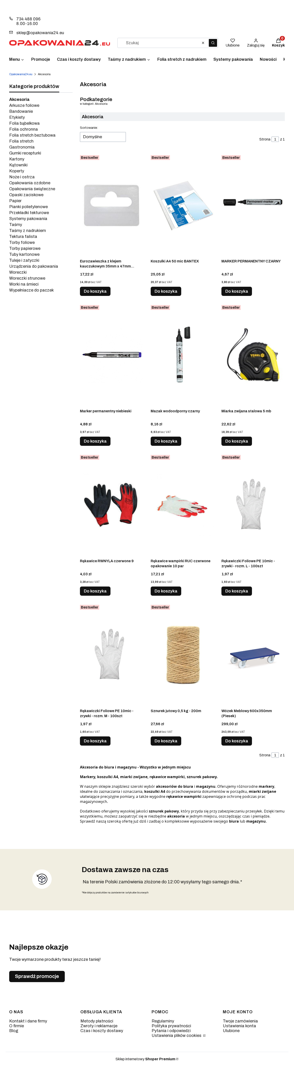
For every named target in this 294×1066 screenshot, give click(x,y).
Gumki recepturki (25, 153)
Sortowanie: (89, 127)
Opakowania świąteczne (32, 189)
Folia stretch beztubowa (32, 135)
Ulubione (231, 1030)
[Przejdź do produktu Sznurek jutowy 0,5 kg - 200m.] (182, 654)
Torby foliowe (22, 242)
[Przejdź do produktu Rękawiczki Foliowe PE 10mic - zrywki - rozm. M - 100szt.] (111, 654)
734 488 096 (28, 19)
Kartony (16, 159)
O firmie (16, 1026)
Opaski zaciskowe (26, 195)
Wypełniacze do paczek (31, 290)
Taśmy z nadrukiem (27, 230)
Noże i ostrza (22, 177)
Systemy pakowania (28, 218)
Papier (15, 200)
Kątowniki (18, 165)
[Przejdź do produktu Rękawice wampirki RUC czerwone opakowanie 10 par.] (182, 504)
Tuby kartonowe (24, 254)
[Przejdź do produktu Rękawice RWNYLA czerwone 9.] (111, 504)
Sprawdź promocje (37, 976)
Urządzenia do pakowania (33, 266)
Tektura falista (23, 236)
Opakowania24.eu (20, 74)
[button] (213, 43)
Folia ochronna (23, 129)
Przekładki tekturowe (29, 212)
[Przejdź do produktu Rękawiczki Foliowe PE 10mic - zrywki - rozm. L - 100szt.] (253, 504)
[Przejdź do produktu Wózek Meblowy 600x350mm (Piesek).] (253, 654)
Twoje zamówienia (240, 1021)
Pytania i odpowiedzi (171, 1030)
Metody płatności (96, 1021)
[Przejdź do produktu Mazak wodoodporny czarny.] (182, 354)
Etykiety (17, 117)
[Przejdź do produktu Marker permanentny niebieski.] (111, 354)
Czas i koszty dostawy (101, 1030)
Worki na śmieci (24, 284)
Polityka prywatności (171, 1026)
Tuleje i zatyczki (24, 260)
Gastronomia (22, 147)
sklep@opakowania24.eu (40, 32)
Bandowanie (21, 111)
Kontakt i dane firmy (28, 1021)
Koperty (16, 171)
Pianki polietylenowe (28, 206)
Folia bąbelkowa (24, 123)
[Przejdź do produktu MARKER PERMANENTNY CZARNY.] (253, 204)
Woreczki (18, 272)
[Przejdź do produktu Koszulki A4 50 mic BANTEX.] (182, 204)
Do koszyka (95, 291)
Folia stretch (21, 141)
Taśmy (15, 224)
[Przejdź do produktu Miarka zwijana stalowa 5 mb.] (253, 354)
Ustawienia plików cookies (177, 1035)
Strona (264, 139)
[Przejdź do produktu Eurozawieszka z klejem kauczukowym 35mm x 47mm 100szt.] (111, 204)
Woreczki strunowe (27, 278)
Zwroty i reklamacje (98, 1026)
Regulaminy (163, 1021)
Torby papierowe (24, 248)
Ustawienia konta (239, 1026)
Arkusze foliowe (24, 105)
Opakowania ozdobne (29, 183)
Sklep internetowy (145, 1059)
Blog (13, 1030)
